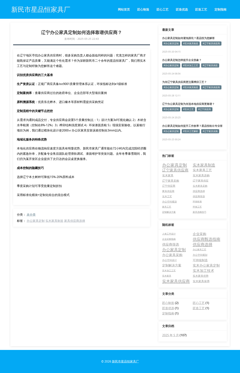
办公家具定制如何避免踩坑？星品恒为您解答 (188, 38)
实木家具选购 (201, 175)
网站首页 (124, 9)
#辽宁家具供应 (210, 65)
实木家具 (167, 175)
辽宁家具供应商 (175, 170)
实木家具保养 (201, 281)
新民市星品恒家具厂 (125, 361)
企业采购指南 (169, 239)
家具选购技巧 (199, 212)
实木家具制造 (54, 221)
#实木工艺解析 (190, 131)
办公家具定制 (36, 221)
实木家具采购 (200, 186)
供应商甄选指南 (206, 239)
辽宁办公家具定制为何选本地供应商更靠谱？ (188, 104)
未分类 (31, 214)
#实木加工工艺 (190, 65)
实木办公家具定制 (206, 265)
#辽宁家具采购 (210, 131)
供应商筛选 (199, 196)
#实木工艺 (188, 109)
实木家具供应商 (176, 281)
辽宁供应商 (168, 186)
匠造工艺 (201, 9)
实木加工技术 (203, 270)
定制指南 (220, 9)
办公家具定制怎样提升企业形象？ (182, 60)
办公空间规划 (169, 201)
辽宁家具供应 (200, 180)
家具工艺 (166, 206)
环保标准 (197, 201)
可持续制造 (200, 260)
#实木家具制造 (190, 43)
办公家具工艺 (199, 249)
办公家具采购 (172, 255)
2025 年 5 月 (170, 335)
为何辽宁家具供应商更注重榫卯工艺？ (184, 82)
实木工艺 (167, 196)
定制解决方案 (169, 212)
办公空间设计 (169, 260)
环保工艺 (197, 206)
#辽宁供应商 (204, 109)
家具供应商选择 (74, 221)
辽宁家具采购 (170, 180)
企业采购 (199, 234)
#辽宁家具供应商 (211, 43)
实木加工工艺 (169, 270)
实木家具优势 (200, 276)
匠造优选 (182, 9)
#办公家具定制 (171, 43)
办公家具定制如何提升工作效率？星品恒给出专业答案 (192, 126)
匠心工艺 (163, 9)
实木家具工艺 (202, 170)
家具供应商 (168, 191)
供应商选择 (199, 191)
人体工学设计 (169, 233)
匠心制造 (143, 9)
